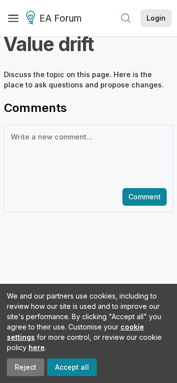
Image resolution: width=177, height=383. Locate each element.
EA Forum (60, 18)
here (37, 347)
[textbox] (86, 155)
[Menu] (13, 18)
